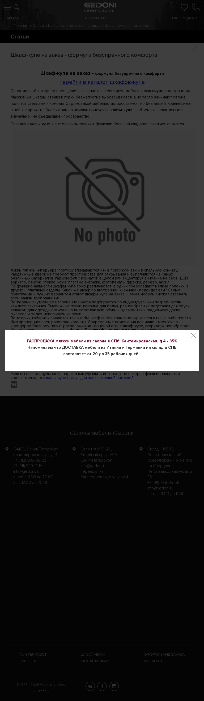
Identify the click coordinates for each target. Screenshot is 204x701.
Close (193, 335)
